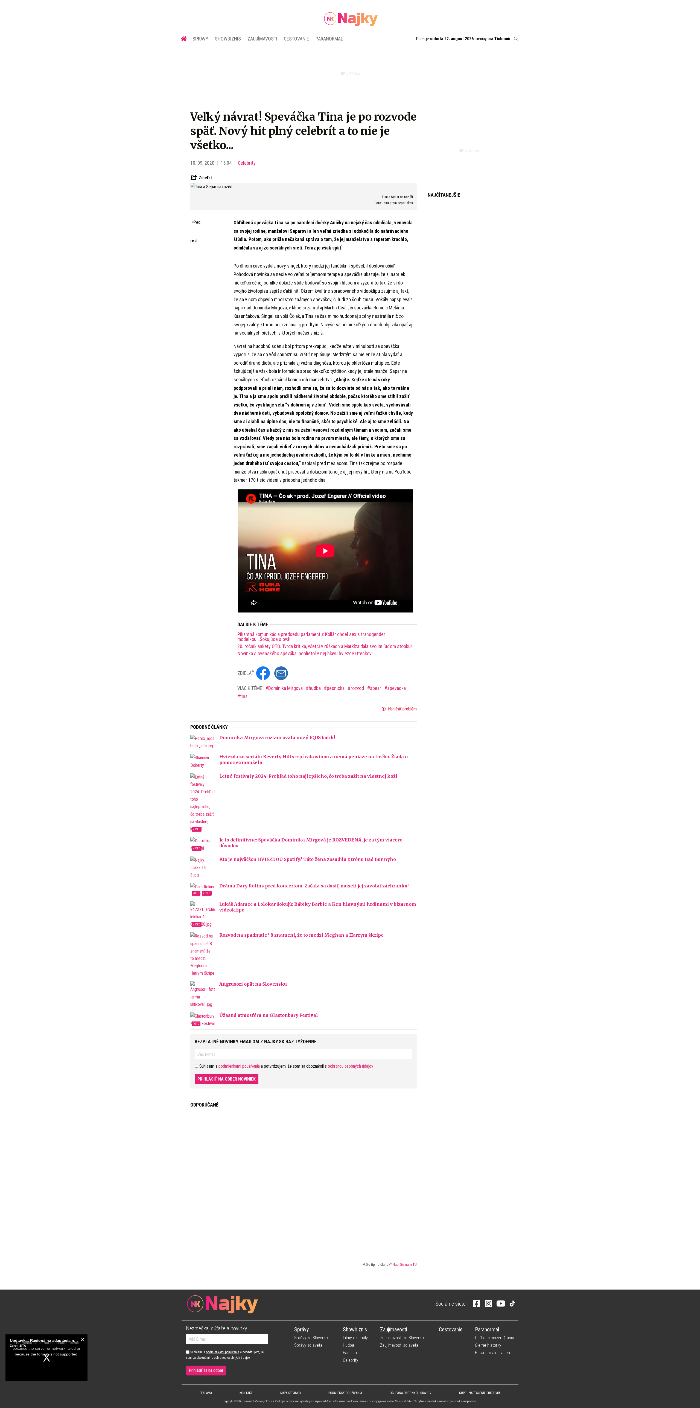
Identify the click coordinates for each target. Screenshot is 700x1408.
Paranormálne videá (492, 1352)
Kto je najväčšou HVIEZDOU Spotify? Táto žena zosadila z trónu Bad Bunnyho (307, 859)
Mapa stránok (290, 1393)
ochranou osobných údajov (350, 1066)
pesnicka (336, 688)
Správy (200, 39)
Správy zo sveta (308, 1345)
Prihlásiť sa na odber (206, 1370)
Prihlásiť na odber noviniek (226, 1079)
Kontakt (246, 1393)
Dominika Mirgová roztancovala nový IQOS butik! (277, 737)
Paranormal (329, 39)
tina (243, 696)
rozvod (358, 688)
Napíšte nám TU (405, 1264)
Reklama (206, 1393)
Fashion (350, 1352)
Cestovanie (296, 39)
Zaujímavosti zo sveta (399, 1345)
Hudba (348, 1345)
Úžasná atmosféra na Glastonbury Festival (268, 1015)
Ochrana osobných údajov (410, 1393)
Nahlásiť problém (402, 709)
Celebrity (247, 163)
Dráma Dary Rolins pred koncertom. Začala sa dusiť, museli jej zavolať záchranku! (314, 886)
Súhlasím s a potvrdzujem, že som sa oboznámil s (225, 1355)
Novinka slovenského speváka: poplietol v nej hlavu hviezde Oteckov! (305, 653)
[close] (82, 1339)
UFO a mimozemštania (494, 1337)
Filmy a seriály (355, 1337)
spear (376, 688)
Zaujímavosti (262, 39)
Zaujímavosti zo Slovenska (403, 1337)
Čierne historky (488, 1345)
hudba (315, 688)
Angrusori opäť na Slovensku (253, 984)
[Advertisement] (303, 1180)
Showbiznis (228, 39)
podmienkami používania (239, 1066)
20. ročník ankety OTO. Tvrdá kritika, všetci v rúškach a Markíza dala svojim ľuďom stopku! (324, 646)
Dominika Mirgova (286, 688)
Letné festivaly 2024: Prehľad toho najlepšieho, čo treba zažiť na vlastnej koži (308, 776)
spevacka (396, 688)
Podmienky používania (345, 1393)
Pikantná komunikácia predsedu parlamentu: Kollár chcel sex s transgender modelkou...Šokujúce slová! (311, 637)
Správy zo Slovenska (312, 1337)
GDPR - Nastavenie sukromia (479, 1393)
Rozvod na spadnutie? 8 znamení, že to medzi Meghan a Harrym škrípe (301, 935)
